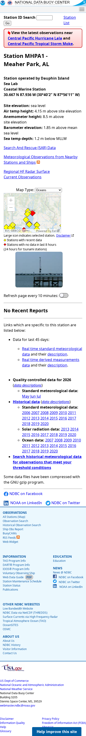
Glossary (5, 731)
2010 (63, 412)
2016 (63, 418)
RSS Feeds (10, 538)
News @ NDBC (62, 572)
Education (59, 561)
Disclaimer (63, 235)
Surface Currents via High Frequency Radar (30, 617)
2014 (44, 418)
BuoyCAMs (10, 533)
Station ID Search (20, 17)
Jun (33, 396)
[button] (11, 200)
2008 (44, 412)
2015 (54, 418)
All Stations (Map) (14, 517)
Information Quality (12, 723)
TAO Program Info (14, 561)
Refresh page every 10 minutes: (31, 295)
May (25, 396)
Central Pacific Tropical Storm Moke (40, 43)
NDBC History (11, 645)
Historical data (26, 401)
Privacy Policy (50, 719)
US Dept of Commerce (14, 681)
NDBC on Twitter (65, 502)
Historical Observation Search (22, 525)
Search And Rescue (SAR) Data (30, 147)
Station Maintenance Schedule (22, 581)
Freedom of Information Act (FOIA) (64, 723)
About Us (8, 641)
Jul (39, 396)
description (57, 354)
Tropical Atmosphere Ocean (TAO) (24, 621)
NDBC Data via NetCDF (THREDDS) (25, 613)
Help (3, 727)
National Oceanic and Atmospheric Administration (32, 685)
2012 (26, 418)
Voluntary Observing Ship (19, 573)
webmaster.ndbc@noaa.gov (17, 705)
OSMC (7, 629)
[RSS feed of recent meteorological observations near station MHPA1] (38, 162)
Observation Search (15, 521)
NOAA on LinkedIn (25, 502)
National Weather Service (16, 689)
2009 (54, 412)
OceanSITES (10, 625)
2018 (26, 423)
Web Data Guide (13, 577)
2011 (72, 412)
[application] (32, 213)
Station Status (11, 585)
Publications (10, 589)
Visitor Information (15, 649)
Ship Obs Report (13, 529)
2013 (35, 418)
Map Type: (25, 189)
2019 (35, 423)
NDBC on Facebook (25, 493)
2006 (26, 412)
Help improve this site (57, 731)
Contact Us (10, 653)
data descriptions (28, 385)
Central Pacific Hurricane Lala (35, 38)
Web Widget (10, 542)
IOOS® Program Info (16, 569)
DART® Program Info (16, 565)
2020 (44, 423)
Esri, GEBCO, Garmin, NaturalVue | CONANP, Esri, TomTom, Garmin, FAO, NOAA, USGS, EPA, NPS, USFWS (20, 231)
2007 (35, 412)
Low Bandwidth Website (18, 608)
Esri (54, 231)
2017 (72, 418)
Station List (70, 20)
